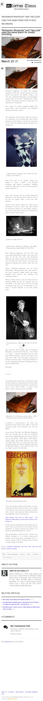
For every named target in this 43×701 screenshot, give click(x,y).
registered (8, 641)
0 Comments (38, 62)
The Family (11, 692)
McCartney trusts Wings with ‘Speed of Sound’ (16, 599)
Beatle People (20, 692)
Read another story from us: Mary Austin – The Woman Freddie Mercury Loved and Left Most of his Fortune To (22, 519)
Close (23, 348)
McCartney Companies (31, 692)
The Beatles (36, 554)
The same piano (7, 557)
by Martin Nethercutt (35, 60)
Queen (28, 554)
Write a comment (16, 634)
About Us (4, 692)
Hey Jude (22, 554)
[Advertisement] (21, 666)
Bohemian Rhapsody (12, 554)
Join (3, 693)
